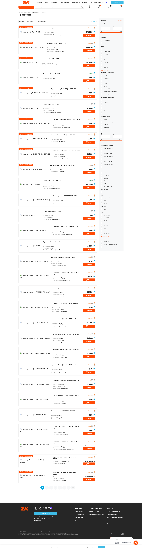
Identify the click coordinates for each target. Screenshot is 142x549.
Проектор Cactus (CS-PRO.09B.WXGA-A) (63, 319)
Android (106, 173)
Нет (105, 203)
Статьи (46, 2)
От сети (106, 241)
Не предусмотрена (109, 186)
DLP (105, 110)
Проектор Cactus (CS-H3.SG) (52, 180)
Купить (90, 35)
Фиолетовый (107, 231)
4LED (105, 105)
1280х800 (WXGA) (108, 153)
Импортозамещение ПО (113, 524)
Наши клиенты (79, 511)
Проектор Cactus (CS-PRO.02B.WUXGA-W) (66, 288)
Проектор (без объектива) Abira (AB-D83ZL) (64, 473)
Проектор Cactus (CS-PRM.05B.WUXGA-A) (66, 334)
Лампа (106, 124)
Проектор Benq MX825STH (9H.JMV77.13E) (66, 120)
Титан (105, 228)
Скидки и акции (54, 2)
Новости (77, 524)
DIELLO (106, 65)
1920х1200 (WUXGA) (109, 159)
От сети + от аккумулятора (111, 244)
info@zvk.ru (37, 521)
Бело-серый (107, 215)
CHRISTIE (106, 62)
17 (68, 487)
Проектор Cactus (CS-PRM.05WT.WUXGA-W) (66, 427)
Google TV (106, 178)
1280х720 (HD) (107, 151)
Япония (106, 94)
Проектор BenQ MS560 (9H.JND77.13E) (62, 165)
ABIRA (106, 49)
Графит (106, 220)
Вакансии (77, 521)
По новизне (30, 21)
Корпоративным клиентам (113, 511)
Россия (106, 75)
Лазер (106, 119)
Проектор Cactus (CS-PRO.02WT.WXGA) (63, 257)
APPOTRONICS (108, 51)
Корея (106, 83)
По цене (21, 21)
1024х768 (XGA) (108, 148)
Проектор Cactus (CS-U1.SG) (52, 74)
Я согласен (101, 547)
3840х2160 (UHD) (108, 161)
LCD (105, 113)
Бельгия (106, 80)
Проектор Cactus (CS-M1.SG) (52, 211)
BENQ (106, 57)
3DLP (105, 100)
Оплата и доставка (65, 2)
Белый (106, 217)
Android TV (107, 175)
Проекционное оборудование (31, 12)
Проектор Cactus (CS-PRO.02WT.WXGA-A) (66, 196)
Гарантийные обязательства (96, 514)
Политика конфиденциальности (43, 523)
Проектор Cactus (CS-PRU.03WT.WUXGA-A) (66, 442)
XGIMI (105, 183)
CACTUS (106, 59)
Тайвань (107, 88)
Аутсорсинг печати (112, 521)
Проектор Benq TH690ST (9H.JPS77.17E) (63, 89)
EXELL (106, 67)
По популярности (41, 21)
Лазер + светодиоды (109, 122)
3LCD (106, 102)
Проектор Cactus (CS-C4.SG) (52, 104)
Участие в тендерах (112, 514)
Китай (106, 78)
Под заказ (107, 43)
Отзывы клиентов (79, 514)
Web (105, 180)
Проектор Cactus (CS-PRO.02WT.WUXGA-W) (66, 273)
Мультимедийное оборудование (115, 517)
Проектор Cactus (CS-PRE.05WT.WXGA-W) (66, 380)
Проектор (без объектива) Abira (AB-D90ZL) (64, 458)
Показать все (104, 70)
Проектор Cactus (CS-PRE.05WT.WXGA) (63, 411)
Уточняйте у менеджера (110, 91)
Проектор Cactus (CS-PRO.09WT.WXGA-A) (66, 396)
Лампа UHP (107, 127)
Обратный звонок (117, 3)
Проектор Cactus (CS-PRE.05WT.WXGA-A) (66, 350)
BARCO (106, 54)
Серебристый (107, 223)
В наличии (107, 40)
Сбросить (119, 20)
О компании (39, 2)
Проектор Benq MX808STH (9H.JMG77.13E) (66, 150)
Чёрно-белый (107, 233)
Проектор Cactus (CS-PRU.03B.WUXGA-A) (65, 227)
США (105, 86)
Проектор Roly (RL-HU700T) (52, 28)
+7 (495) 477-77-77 (98, 2)
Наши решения (76, 2)
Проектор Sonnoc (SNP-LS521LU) (57, 43)
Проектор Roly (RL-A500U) (50, 59)
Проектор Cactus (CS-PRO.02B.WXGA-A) (63, 365)
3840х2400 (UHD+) (108, 164)
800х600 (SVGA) (108, 167)
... (64, 487)
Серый (106, 225)
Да (105, 192)
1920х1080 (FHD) (108, 156)
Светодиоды (107, 130)
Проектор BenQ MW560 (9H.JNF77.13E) (63, 135)
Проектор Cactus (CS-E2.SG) (52, 242)
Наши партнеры (79, 517)
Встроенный (107, 198)
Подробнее (93, 547)
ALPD (105, 108)
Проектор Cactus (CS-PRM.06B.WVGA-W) (65, 303)
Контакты (84, 2)
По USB (106, 247)
